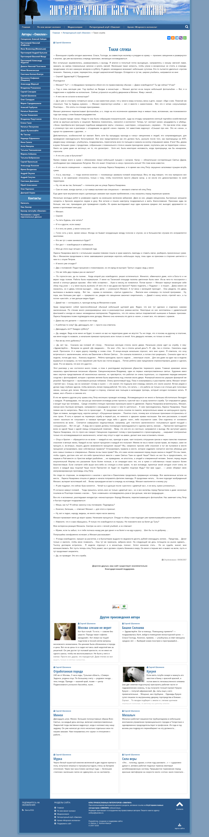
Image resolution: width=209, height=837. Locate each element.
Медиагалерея (75, 27)
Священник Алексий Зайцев (33, 39)
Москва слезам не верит (94, 627)
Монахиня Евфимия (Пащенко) (30, 79)
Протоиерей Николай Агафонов (30, 44)
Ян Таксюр (25, 135)
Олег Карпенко (27, 189)
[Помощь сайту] (120, 609)
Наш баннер (26, 207)
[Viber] (181, 38)
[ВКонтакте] (169, 38)
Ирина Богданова (29, 169)
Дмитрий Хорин (28, 193)
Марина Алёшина (28, 154)
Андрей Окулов (28, 173)
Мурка (57, 758)
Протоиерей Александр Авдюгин (31, 62)
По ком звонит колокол (49, 27)
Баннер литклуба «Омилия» (33, 211)
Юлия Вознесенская (30, 70)
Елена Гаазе (26, 123)
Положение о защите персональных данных (31, 216)
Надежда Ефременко (30, 138)
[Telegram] (177, 38)
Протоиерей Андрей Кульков (34, 53)
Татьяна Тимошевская (31, 150)
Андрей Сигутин (28, 177)
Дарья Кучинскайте (29, 131)
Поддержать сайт (64, 823)
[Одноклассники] (173, 38)
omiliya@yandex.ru (96, 813)
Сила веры (129, 758)
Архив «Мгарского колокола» (142, 27)
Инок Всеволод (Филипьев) (33, 49)
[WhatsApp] (185, 38)
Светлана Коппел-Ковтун (32, 74)
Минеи (58, 715)
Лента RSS (29, 810)
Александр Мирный (30, 84)
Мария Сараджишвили (31, 103)
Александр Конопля (30, 166)
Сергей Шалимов (28, 96)
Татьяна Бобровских (30, 158)
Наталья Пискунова (30, 127)
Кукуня (151, 671)
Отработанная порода (68, 671)
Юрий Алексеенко (29, 185)
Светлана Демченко (30, 181)
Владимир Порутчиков (31, 119)
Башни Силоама (133, 627)
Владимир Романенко (31, 88)
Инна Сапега (26, 142)
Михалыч (128, 715)
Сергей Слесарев (28, 92)
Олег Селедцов (27, 100)
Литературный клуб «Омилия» (104, 27)
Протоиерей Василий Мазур (33, 57)
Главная (26, 27)
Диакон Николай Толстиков (33, 66)
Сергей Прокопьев (29, 162)
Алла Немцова (27, 146)
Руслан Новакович (29, 115)
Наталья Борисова (29, 111)
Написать (25, 203)
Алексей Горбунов (29, 107)
